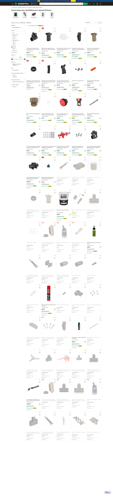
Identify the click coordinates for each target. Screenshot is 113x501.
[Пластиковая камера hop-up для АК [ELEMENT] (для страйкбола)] (64, 358)
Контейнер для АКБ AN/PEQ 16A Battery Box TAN (78, 178)
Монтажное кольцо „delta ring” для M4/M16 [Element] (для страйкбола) (33, 81)
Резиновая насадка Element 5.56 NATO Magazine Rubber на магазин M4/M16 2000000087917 (78, 400)
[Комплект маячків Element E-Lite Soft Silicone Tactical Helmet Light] (49, 326)
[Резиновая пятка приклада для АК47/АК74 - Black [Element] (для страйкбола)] (79, 37)
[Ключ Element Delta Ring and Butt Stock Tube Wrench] (64, 420)
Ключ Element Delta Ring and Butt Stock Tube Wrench (63, 433)
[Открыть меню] (12, 4)
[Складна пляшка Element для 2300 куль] (64, 231)
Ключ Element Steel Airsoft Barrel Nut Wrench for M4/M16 (63, 178)
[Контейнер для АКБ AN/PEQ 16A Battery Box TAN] (79, 166)
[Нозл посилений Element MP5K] (64, 293)
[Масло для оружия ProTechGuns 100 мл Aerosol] (49, 293)
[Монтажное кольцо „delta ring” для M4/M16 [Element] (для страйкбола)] (33, 69)
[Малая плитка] (100, 22)
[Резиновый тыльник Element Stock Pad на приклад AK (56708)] (49, 231)
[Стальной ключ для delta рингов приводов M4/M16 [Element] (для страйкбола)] (64, 69)
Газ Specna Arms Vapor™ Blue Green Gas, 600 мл (79, 338)
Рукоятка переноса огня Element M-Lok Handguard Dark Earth (48, 211)
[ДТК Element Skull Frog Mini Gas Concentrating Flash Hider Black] (64, 264)
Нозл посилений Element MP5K (63, 304)
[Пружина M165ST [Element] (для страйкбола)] (94, 102)
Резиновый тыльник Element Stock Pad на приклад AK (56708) (48, 243)
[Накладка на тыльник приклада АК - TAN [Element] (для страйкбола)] (33, 326)
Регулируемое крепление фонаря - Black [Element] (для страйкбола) (94, 147)
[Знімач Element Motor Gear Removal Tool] (79, 420)
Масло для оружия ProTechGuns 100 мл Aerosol (49, 305)
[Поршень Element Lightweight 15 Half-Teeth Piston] (94, 69)
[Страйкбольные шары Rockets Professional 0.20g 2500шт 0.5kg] (79, 102)
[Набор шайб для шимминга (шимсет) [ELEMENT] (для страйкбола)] (49, 135)
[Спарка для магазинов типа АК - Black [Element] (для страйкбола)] (49, 264)
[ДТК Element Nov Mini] (79, 264)
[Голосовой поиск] (82, 4)
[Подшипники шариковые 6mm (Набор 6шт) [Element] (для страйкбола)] (79, 135)
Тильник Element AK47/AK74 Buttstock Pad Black (62, 338)
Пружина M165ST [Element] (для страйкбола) (93, 114)
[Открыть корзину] (100, 4)
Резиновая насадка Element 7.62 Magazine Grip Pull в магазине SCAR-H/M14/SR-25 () (33, 433)
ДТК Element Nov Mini (76, 275)
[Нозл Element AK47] (94, 264)
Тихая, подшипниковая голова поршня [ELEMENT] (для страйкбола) (62, 114)
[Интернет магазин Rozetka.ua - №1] (22, 4)
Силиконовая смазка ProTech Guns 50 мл (93, 243)
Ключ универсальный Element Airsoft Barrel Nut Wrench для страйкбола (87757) (32, 276)
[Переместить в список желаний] (40, 28)
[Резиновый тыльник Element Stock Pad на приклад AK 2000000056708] (49, 388)
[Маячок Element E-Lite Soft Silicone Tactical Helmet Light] (79, 231)
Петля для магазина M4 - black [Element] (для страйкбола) (47, 371)
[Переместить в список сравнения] (40, 31)
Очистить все (22, 22)
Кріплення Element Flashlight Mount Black (79, 305)
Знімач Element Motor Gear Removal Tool (79, 433)
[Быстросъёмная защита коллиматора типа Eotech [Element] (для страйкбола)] (64, 37)
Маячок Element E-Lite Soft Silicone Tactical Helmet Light (78, 243)
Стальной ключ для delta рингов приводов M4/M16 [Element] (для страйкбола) (63, 81)
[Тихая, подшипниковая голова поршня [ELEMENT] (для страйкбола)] (64, 102)
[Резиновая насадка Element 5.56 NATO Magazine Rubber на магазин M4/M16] (94, 198)
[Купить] (40, 53)
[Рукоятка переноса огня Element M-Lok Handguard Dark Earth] (49, 198)
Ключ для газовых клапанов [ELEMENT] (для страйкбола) (32, 371)
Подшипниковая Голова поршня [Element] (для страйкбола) (48, 178)
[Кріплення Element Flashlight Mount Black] (79, 293)
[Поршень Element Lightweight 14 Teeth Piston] (33, 293)
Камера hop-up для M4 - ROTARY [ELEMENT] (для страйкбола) (63, 147)
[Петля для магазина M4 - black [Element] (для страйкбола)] (49, 358)
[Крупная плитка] (98, 22)
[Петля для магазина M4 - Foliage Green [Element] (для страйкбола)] (79, 358)
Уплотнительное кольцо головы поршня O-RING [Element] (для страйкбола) (48, 114)
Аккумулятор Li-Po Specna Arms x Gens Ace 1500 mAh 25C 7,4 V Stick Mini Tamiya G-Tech (33, 400)
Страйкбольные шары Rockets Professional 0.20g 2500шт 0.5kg (78, 114)
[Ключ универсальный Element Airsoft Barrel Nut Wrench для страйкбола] (49, 420)
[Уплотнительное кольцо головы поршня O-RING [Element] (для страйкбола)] (49, 102)
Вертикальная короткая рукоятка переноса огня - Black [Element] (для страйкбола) (49, 49)
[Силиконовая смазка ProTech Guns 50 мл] (94, 231)
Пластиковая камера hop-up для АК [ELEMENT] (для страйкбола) (63, 371)
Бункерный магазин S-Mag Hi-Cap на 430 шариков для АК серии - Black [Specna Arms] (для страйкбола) (49, 81)
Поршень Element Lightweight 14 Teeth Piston (32, 305)
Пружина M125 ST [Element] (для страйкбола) (93, 338)
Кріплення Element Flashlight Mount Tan (33, 114)
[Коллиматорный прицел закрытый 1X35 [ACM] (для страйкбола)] (33, 166)
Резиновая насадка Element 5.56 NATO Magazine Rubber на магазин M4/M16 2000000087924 (63, 400)
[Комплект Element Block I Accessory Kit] (79, 198)
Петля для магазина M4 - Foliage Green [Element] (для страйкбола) (78, 371)
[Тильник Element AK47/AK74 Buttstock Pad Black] (64, 326)
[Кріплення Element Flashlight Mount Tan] (33, 102)
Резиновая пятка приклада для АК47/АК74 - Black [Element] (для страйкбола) (78, 49)
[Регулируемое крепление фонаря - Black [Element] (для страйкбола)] (94, 135)
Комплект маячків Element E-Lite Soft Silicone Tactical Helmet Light (48, 338)
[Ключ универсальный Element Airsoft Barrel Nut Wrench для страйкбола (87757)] (33, 264)
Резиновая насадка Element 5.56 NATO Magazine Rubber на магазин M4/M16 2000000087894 (93, 371)
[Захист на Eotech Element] (33, 231)
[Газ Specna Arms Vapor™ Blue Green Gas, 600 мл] (79, 326)
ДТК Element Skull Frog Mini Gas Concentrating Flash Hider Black (63, 276)
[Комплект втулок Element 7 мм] (79, 69)
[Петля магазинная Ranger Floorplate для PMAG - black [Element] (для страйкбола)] (33, 135)
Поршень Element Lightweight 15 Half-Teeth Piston (93, 81)
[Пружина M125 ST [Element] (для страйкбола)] (94, 326)
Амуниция (15, 7)
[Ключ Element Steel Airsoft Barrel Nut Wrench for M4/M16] (64, 166)
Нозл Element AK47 (91, 275)
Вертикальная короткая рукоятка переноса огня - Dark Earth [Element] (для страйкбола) (93, 49)
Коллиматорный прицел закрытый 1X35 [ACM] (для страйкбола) (33, 178)
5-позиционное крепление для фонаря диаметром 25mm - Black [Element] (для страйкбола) (32, 49)
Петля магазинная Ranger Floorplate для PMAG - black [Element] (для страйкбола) (33, 147)
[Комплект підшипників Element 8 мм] (94, 293)
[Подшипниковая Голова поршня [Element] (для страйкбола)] (49, 166)
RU (89, 3)
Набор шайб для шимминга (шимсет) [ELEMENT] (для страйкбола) (49, 147)
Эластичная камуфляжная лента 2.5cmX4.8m (93, 178)
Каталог (35, 3)
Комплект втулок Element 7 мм (78, 80)
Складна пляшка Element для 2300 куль (63, 243)
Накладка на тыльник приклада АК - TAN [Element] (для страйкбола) (33, 338)
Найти (85, 3)
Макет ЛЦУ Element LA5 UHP (92, 432)
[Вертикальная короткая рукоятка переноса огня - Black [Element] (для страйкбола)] (49, 37)
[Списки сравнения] (97, 4)
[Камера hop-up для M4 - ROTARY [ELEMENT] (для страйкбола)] (64, 135)
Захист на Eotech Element (31, 242)
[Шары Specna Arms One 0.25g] (64, 198)
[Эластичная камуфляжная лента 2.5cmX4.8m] (94, 166)
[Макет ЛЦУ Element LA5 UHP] (94, 420)
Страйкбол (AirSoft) (21, 7)
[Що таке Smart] (42, 25)
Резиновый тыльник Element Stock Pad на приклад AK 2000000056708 (49, 400)
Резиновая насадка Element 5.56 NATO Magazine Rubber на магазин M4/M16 (93, 211)
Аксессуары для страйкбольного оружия (34, 7)
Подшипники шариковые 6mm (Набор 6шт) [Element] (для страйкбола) (78, 147)
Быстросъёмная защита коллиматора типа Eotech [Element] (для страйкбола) (64, 49)
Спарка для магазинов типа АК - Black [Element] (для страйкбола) (48, 276)
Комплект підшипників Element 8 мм (94, 304)
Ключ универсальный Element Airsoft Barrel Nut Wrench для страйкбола (47, 433)
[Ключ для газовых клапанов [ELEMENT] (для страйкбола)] (33, 358)
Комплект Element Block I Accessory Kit (79, 211)
